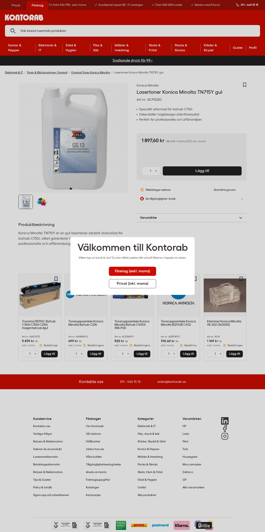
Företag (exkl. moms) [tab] (132, 271)
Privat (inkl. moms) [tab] (132, 284)
